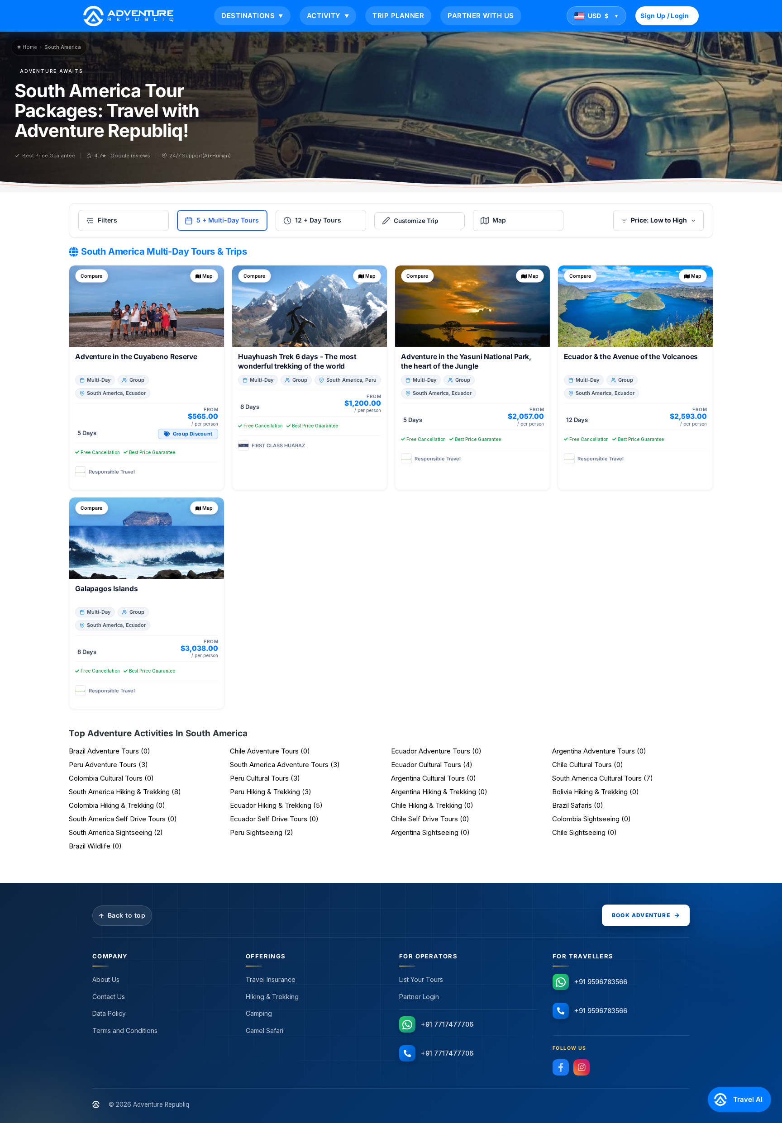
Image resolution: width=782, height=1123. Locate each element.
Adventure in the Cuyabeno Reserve (136, 356)
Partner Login (419, 996)
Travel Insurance (271, 979)
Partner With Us (481, 15)
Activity (328, 15)
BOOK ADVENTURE (641, 915)
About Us (105, 979)
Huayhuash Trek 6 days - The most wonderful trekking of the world (297, 361)
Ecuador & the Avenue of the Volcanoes (631, 356)
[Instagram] (581, 1067)
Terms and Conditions (124, 1030)
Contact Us (108, 996)
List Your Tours (421, 979)
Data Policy (109, 1013)
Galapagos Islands (106, 588)
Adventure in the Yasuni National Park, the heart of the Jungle (466, 361)
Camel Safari (264, 1030)
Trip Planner (398, 15)
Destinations (252, 15)
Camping (259, 1013)
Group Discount (192, 434)
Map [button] (207, 276)
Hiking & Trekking (272, 996)
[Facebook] (561, 1067)
